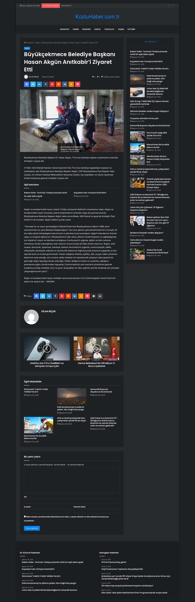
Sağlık (97, 29)
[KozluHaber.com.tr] (97, 16)
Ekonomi (86, 29)
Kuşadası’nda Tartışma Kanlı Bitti (90, 192)
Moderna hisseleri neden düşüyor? (146, 232)
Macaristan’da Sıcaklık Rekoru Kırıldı (35, 437)
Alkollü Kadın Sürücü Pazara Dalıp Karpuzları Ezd (158, 159)
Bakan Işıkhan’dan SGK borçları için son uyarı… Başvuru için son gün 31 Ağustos (158, 221)
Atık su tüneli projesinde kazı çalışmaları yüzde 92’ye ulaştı (71, 419)
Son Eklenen (151, 41)
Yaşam (121, 29)
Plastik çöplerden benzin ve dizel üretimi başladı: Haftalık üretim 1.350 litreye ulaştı (159, 183)
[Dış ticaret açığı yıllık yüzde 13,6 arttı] (137, 136)
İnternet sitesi (79, 507)
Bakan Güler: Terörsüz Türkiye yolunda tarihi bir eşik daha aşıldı (148, 53)
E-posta (28, 507)
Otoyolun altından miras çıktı (144, 118)
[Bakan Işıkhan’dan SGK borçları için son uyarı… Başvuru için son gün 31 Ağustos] (137, 221)
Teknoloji (109, 29)
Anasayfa (64, 29)
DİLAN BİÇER (34, 77)
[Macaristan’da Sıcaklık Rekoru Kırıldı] (38, 425)
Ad (26, 497)
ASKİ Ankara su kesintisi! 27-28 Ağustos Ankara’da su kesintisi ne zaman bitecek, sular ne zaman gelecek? (104, 422)
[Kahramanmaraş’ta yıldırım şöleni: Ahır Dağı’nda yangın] (71, 396)
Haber (76, 29)
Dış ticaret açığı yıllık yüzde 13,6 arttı (157, 134)
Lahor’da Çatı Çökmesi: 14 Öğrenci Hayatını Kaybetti (146, 208)
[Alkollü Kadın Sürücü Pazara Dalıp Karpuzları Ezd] (137, 160)
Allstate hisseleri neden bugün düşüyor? (149, 111)
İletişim (131, 29)
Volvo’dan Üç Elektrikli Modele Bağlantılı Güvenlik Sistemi (157, 91)
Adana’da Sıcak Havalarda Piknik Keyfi (157, 251)
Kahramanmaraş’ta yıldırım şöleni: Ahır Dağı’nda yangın (70, 408)
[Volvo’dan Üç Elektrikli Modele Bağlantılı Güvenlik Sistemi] (137, 92)
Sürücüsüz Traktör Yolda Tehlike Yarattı (77, 6)
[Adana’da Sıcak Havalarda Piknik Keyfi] (137, 254)
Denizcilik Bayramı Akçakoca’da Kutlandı (101, 390)
